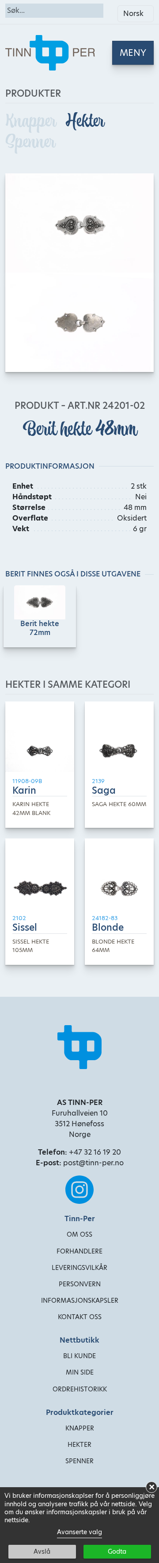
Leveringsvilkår (79, 1267)
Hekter (85, 120)
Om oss (79, 1234)
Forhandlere (79, 1251)
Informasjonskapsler (79, 1300)
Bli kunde (79, 1355)
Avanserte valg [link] (79, 1532)
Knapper (32, 120)
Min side (80, 1372)
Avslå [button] (42, 1551)
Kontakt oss (80, 1316)
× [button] (152, 1487)
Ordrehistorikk (80, 1389)
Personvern (80, 1284)
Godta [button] (117, 1551)
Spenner (30, 141)
